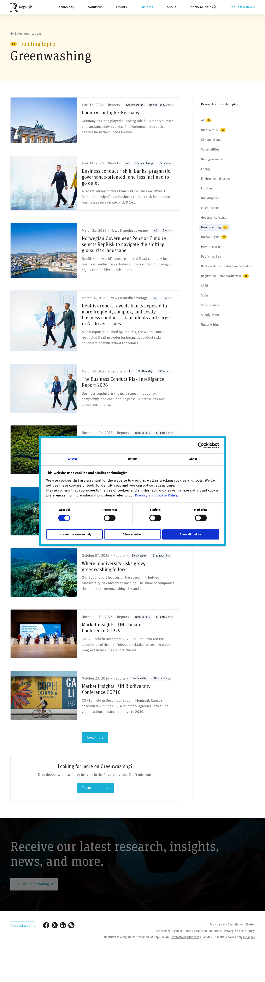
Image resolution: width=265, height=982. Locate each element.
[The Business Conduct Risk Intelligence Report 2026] (95, 388)
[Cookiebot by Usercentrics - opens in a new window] (201, 445)
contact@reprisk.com (185, 937)
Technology (65, 7)
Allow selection (132, 534)
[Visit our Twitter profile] (54, 925)
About (171, 7)
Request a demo (242, 7)
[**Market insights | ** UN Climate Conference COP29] (95, 634)
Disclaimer (163, 931)
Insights (147, 7)
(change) (249, 937)
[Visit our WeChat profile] (71, 925)
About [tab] (193, 458)
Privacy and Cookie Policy (156, 495)
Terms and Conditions (208, 931)
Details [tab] (132, 458)
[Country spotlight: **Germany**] (95, 120)
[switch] (110, 518)
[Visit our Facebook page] (46, 925)
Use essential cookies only (74, 534)
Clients (121, 7)
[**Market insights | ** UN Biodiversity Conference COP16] (95, 695)
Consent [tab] (71, 458)
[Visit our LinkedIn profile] (63, 925)
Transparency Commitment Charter (232, 924)
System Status (181, 931)
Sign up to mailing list (38, 884)
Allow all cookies (190, 534)
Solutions (95, 7)
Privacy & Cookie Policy (239, 931)
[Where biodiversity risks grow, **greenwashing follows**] (95, 572)
